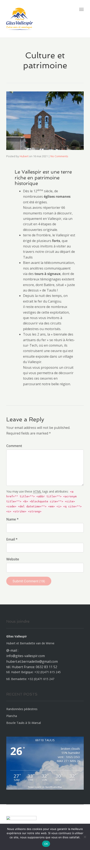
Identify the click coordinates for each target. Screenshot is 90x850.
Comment (14, 445)
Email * (12, 539)
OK (46, 843)
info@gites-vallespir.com (25, 656)
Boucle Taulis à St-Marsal (23, 723)
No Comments (59, 156)
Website (12, 559)
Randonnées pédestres (21, 709)
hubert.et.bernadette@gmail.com (32, 661)
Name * (12, 519)
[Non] (85, 837)
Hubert (24, 156)
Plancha (11, 716)
